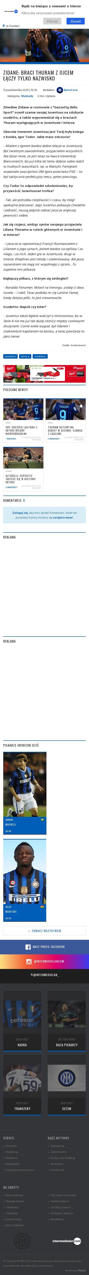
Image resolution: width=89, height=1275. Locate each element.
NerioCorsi (70, 90)
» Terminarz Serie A (60, 1213)
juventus (10, 356)
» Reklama (10, 1157)
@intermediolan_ (46, 974)
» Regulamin (11, 1163)
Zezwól (76, 21)
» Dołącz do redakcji (61, 1157)
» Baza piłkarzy (13, 1195)
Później (52, 21)
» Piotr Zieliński (13, 1225)
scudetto (40, 356)
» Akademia (56, 1219)
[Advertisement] (44, 588)
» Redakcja (10, 1151)
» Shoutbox (56, 1163)
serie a (25, 356)
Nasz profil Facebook (48, 946)
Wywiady (27, 96)
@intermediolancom (48, 961)
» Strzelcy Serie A (59, 1207)
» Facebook (56, 1169)
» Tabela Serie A (58, 1201)
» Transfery (10, 1213)
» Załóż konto (57, 1151)
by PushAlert (12, 25)
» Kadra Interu (12, 1219)
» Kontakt (10, 1145)
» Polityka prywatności (18, 1169)
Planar (82, 1270)
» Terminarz (11, 1207)
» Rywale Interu (13, 1201)
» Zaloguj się (56, 1145)
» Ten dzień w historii (62, 1195)
